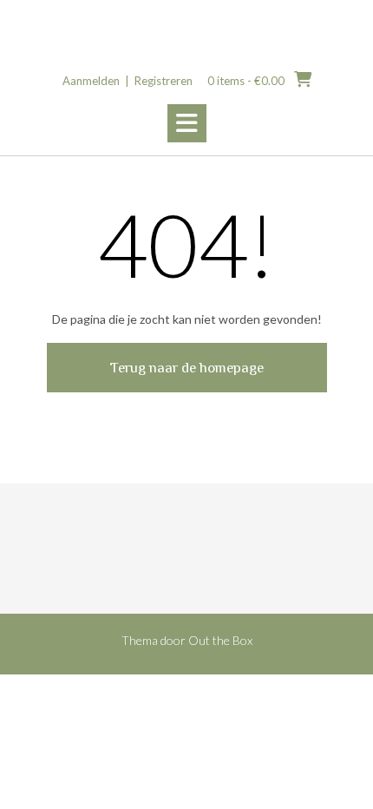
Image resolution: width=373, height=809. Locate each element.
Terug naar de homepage (187, 367)
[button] (186, 123)
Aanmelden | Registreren (127, 81)
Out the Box (220, 640)
